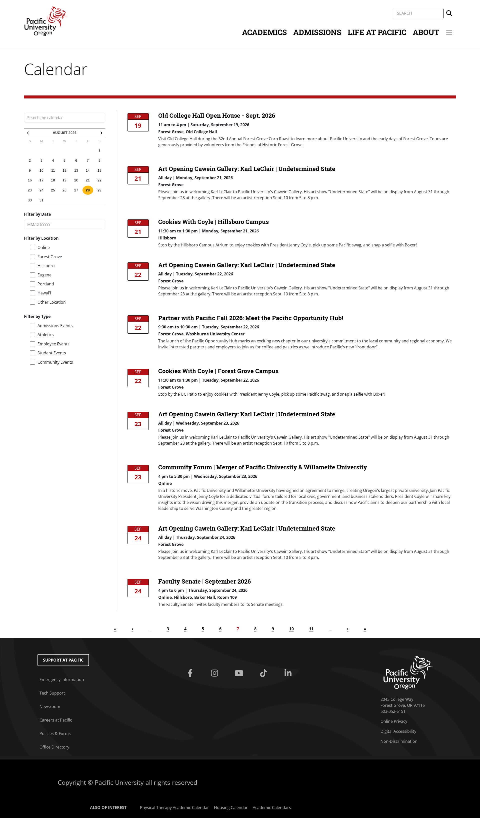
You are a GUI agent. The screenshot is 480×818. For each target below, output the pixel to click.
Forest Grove (50, 256)
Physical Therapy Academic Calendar (174, 807)
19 (64, 180)
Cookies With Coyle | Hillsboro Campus (213, 222)
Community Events (55, 362)
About (426, 32)
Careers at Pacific (56, 720)
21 (88, 180)
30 (30, 200)
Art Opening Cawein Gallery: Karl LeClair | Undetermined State (246, 169)
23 (30, 190)
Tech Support (52, 693)
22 (100, 180)
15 (100, 170)
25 (53, 190)
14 (88, 170)
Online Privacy (393, 721)
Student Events (52, 352)
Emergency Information (62, 679)
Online (44, 247)
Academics (264, 32)
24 (42, 190)
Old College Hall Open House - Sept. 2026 (216, 115)
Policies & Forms (55, 733)
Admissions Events (55, 325)
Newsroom (50, 706)
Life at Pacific (377, 32)
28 (88, 190)
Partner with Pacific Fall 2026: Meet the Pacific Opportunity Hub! (250, 318)
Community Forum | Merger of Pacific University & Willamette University (262, 467)
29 (100, 190)
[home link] (408, 672)
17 (42, 180)
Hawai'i (44, 292)
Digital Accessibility (398, 731)
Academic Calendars (272, 807)
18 (53, 180)
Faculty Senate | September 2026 (204, 581)
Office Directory (54, 747)
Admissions (317, 32)
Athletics (46, 334)
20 (76, 180)
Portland (46, 283)
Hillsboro (46, 265)
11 (53, 170)
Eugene (45, 274)
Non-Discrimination (399, 741)
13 (76, 170)
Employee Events (54, 343)
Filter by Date (37, 214)
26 (64, 190)
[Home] (46, 20)
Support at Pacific (63, 660)
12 (64, 170)
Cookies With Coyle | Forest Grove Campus (218, 371)
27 (76, 190)
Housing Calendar (231, 807)
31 (42, 200)
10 (42, 170)
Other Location (52, 302)
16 (30, 180)
